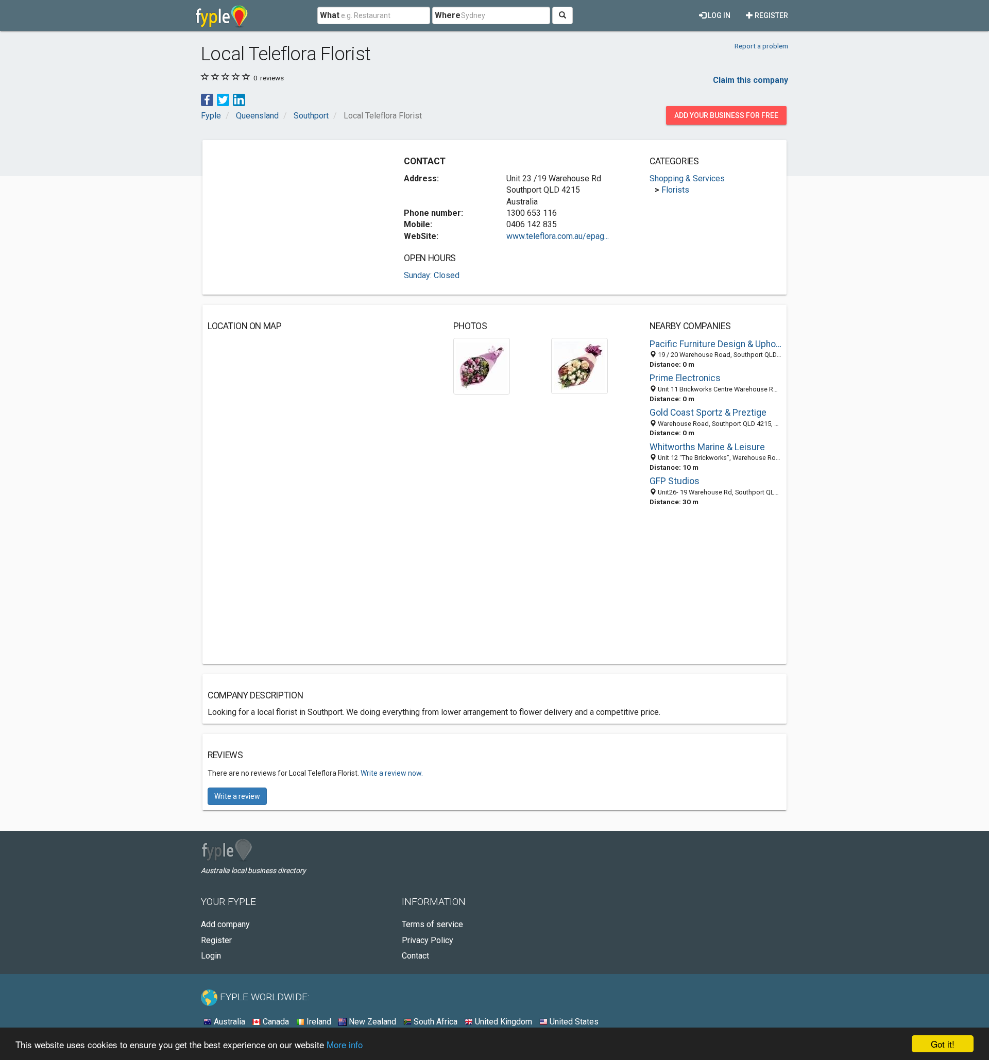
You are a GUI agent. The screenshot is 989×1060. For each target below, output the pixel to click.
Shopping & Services (687, 178)
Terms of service (432, 924)
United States (573, 1022)
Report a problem (761, 46)
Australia (228, 1022)
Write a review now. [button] (392, 773)
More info (345, 1044)
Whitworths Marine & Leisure (707, 447)
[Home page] (221, 15)
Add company (225, 924)
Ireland (317, 1022)
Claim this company (750, 80)
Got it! (942, 1043)
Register (770, 15)
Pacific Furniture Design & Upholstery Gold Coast (715, 344)
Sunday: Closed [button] (431, 275)
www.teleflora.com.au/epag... (557, 236)
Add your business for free (726, 115)
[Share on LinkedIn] (239, 99)
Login (211, 956)
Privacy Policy (427, 940)
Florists (675, 190)
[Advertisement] (294, 217)
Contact (415, 956)
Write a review (237, 796)
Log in (718, 15)
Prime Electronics (685, 378)
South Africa (434, 1022)
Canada (275, 1022)
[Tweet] (223, 99)
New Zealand (371, 1022)
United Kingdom (502, 1022)
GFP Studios (675, 481)
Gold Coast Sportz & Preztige (708, 412)
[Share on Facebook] (207, 99)
